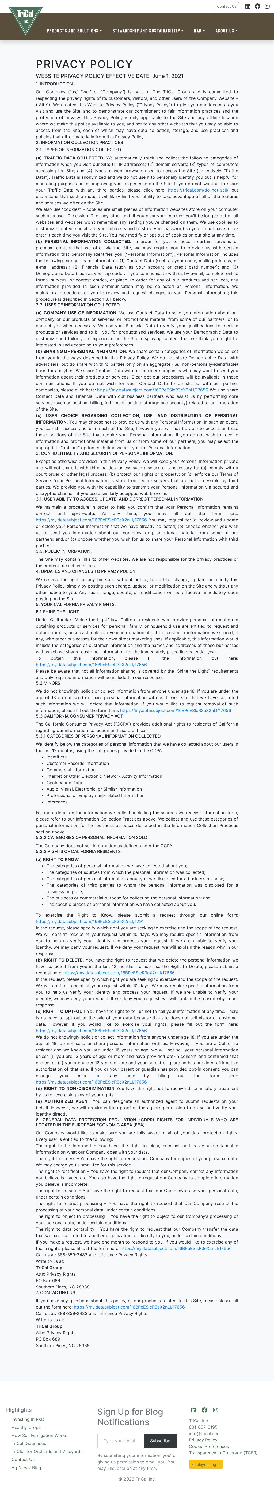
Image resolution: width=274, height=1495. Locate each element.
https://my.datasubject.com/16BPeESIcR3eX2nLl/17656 (152, 389)
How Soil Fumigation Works (39, 1435)
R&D (198, 30)
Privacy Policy (203, 1440)
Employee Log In (205, 1464)
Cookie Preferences (209, 1446)
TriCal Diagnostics (30, 1443)
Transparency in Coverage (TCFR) (223, 1452)
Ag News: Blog (26, 1467)
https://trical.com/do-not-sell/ (198, 190)
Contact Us (227, 6)
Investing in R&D (28, 1419)
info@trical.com (205, 1433)
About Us (225, 30)
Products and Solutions (73, 30)
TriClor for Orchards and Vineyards (47, 1451)
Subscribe (160, 1440)
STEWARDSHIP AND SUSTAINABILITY (146, 30)
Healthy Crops (26, 1427)
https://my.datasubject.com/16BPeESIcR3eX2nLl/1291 (90, 921)
